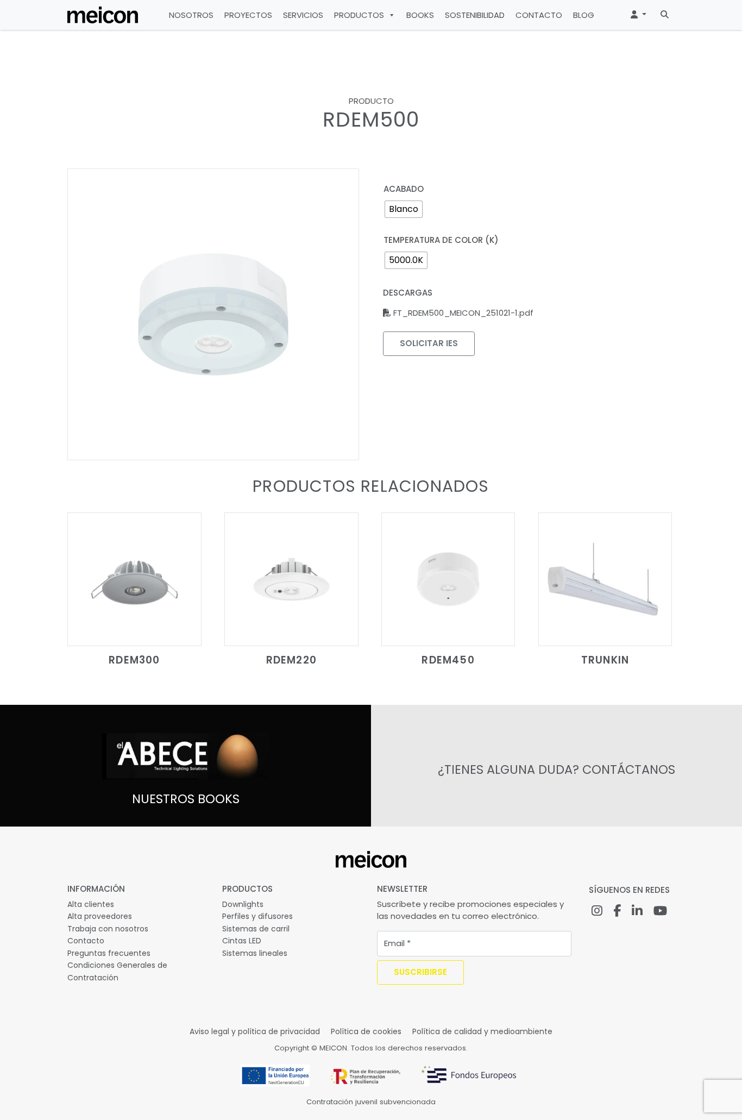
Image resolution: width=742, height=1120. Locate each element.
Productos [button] (359, 15)
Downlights (242, 904)
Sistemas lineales (254, 953)
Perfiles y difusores (257, 916)
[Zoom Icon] (213, 314)
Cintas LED (241, 940)
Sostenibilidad (475, 15)
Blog (583, 15)
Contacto (538, 15)
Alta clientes (90, 904)
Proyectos (248, 15)
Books (420, 15)
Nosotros (191, 15)
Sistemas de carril (256, 928)
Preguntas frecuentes (108, 953)
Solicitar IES (429, 343)
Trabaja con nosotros (107, 928)
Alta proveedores (99, 916)
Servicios (303, 15)
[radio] (403, 209)
